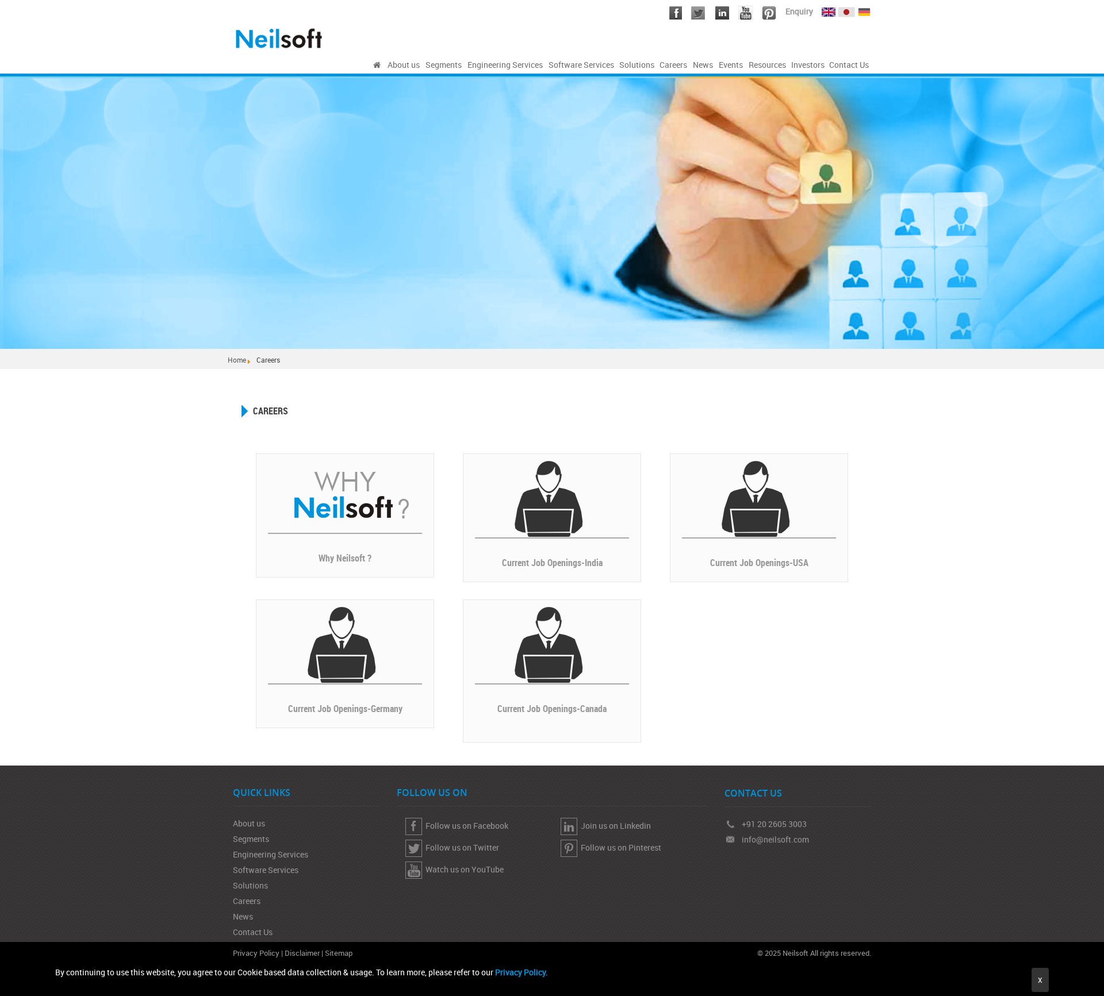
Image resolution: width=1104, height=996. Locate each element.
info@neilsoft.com (775, 839)
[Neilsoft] (376, 65)
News (243, 916)
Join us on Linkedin (614, 825)
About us (249, 823)
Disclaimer (302, 953)
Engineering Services (270, 854)
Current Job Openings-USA (759, 562)
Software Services (265, 869)
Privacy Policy (256, 953)
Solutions (250, 885)
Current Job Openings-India (552, 562)
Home (237, 359)
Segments (251, 838)
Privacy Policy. (521, 972)
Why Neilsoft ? (345, 558)
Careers (246, 900)
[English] (828, 9)
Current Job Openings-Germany (345, 708)
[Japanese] (847, 9)
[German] (864, 9)
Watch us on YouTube (463, 869)
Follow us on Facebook (465, 825)
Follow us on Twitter (460, 847)
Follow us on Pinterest (619, 847)
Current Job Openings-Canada (552, 708)
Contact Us (253, 931)
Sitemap (338, 953)
